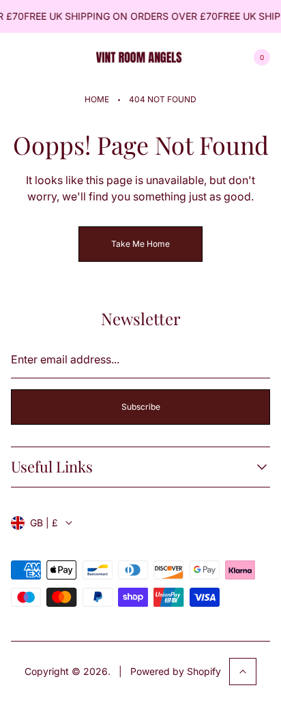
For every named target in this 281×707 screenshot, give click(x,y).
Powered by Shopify (175, 671)
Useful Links (52, 466)
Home (97, 99)
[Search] (52, 57)
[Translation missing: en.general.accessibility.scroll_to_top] (242, 671)
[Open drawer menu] (19, 57)
